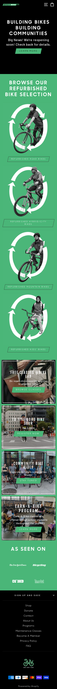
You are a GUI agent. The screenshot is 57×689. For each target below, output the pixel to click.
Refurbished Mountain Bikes (28, 287)
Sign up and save (28, 595)
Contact (28, 616)
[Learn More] (28, 518)
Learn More (28, 51)
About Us (28, 621)
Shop (28, 606)
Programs (28, 626)
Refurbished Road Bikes (28, 159)
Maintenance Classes (28, 631)
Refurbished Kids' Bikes (28, 349)
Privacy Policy (28, 641)
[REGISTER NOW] (28, 427)
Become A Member (28, 636)
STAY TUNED (28, 481)
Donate (28, 611)
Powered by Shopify (28, 686)
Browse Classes (28, 390)
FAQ (28, 646)
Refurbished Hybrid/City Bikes (28, 223)
